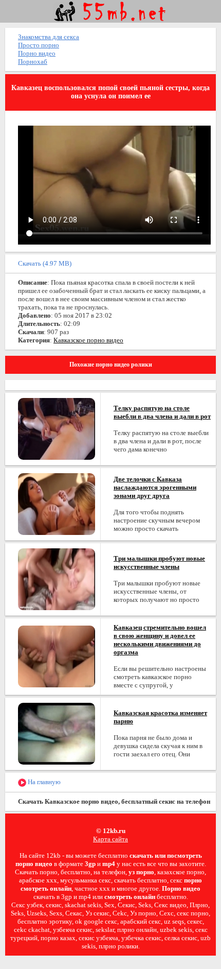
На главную (43, 782)
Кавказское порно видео (88, 340)
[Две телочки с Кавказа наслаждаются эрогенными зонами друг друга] (56, 503)
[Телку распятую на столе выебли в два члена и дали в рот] (56, 428)
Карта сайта (110, 839)
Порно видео (37, 53)
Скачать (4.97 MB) (44, 263)
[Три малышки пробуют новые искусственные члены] (56, 578)
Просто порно (38, 45)
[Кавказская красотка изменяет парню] (56, 733)
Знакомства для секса (48, 37)
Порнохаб (32, 61)
